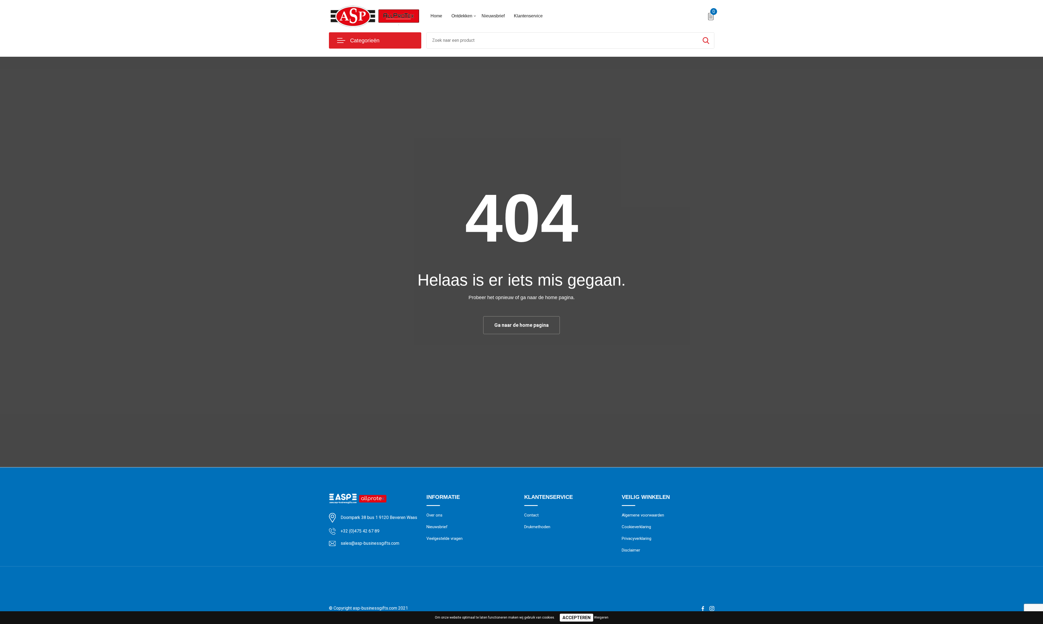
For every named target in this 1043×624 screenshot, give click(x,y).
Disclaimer (631, 550)
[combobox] (562, 40)
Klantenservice (528, 16)
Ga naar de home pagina (521, 325)
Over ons (434, 515)
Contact (531, 515)
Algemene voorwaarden (643, 515)
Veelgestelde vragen (444, 538)
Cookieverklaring (636, 526)
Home (436, 16)
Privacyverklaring (636, 538)
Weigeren (601, 617)
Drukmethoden (537, 526)
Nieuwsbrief (493, 16)
